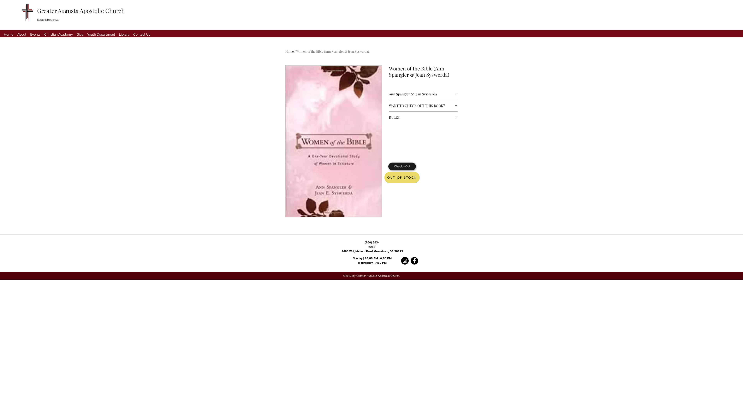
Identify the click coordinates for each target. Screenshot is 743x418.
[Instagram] (405, 261)
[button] (21, 34)
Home (289, 51)
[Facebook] (414, 261)
